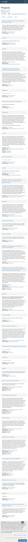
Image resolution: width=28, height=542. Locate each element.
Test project (4, 357)
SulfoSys (4, 368)
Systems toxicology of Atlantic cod (9, 326)
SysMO (8, 374)
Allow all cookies (22, 540)
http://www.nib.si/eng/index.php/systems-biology (13, 149)
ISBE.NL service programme (12, 228)
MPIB (8, 106)
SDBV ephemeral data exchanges (9, 480)
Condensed (9, 17)
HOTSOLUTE (5, 112)
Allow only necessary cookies (20, 535)
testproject (4, 493)
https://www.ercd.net (12, 44)
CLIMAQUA (9, 284)
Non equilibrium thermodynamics (9, 395)
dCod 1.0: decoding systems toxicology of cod (15, 340)
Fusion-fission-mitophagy (7, 220)
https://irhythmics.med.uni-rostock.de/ (15, 215)
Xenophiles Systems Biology (8, 437)
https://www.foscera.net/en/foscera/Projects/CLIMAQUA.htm (13, 286)
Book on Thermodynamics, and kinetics (10, 380)
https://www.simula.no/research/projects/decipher (11, 64)
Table (16, 17)
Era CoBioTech (10, 127)
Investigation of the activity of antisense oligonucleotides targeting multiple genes (11, 69)
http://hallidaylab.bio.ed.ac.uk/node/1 (15, 196)
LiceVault (4, 168)
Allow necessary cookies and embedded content (15, 537)
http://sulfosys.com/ (12, 375)
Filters (4, 14)
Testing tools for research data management (11, 101)
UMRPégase (5, 90)
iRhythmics (4, 201)
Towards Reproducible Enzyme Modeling (11, 458)
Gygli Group (9, 472)
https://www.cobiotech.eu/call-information (16, 128)
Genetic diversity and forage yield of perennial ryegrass (14, 346)
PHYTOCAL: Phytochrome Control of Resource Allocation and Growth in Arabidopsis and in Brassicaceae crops (12, 181)
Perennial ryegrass (6, 315)
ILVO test (8, 320)
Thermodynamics (6, 418)
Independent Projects (11, 31)
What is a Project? (6, 10)
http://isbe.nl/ (11, 241)
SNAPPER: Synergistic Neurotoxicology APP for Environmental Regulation (12, 246)
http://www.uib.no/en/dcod (13, 341)
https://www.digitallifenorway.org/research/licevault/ (11, 175)
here (25, 531)
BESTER (4, 294)
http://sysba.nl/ (11, 388)
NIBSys (8, 147)
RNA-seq (9, 84)
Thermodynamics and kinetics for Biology (14, 386)
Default (3, 17)
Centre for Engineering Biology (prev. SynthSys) (16, 195)
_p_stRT (4, 133)
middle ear (4, 37)
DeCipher (4, 48)
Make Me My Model (6, 234)
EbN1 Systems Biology (7, 156)
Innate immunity (10, 240)
